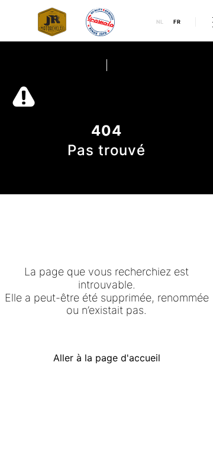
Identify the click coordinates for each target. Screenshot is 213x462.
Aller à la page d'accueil (106, 358)
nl (160, 22)
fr (177, 22)
